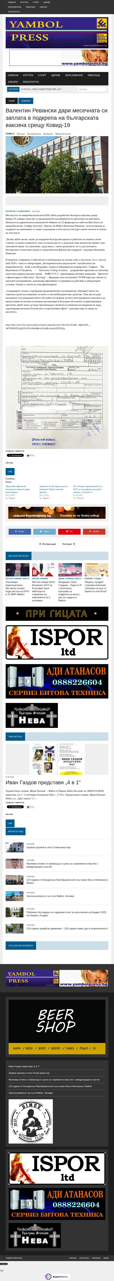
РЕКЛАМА (96, 1258)
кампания (48, 133)
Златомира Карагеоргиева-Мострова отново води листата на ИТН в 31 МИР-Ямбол (17, 588)
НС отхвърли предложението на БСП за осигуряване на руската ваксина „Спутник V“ (87, 489)
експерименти (34, 133)
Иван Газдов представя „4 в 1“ (43, 782)
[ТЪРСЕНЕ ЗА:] (92, 89)
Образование (14, 7)
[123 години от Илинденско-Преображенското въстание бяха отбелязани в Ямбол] (14, 883)
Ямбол (25, 578)
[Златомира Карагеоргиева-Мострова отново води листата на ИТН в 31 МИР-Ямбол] (17, 574)
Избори (43, 7)
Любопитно (14, 12)
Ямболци (30, 7)
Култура (24, 2)
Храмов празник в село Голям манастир (48, 847)
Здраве (46, 2)
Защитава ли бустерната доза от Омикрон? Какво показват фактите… (53, 489)
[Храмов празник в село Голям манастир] (14, 850)
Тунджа (97, 578)
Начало (72, 1258)
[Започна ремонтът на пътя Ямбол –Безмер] (14, 899)
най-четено (15, 736)
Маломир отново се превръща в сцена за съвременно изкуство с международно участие (54, 1079)
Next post (67, 544)
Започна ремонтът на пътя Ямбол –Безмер (50, 896)
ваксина (21, 133)
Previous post (49, 544)
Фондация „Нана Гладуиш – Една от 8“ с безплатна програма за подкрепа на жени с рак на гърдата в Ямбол (70, 591)
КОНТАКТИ (84, 1258)
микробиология (63, 133)
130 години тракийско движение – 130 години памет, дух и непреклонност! (67, 928)
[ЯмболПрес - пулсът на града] (57, 32)
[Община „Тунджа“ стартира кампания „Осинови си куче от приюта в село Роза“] (96, 574)
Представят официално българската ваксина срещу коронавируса (18, 489)
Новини (12, 2)
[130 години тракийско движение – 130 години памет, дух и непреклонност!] (14, 931)
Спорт (36, 2)
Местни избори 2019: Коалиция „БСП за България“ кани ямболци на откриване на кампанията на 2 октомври (43, 591)
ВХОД (106, 1258)
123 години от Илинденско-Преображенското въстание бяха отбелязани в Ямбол (50, 1086)
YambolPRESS (23, 211)
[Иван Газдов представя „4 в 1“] (57, 772)
